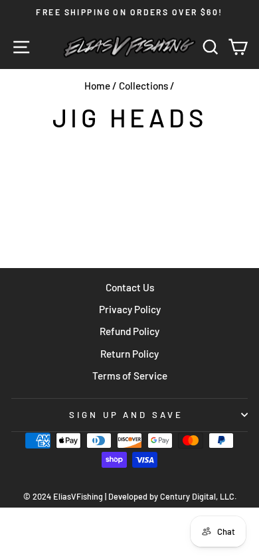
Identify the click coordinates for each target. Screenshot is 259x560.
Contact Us (130, 287)
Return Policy (129, 354)
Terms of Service (129, 376)
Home (97, 86)
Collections (143, 86)
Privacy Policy (130, 309)
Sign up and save (126, 414)
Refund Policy (129, 331)
